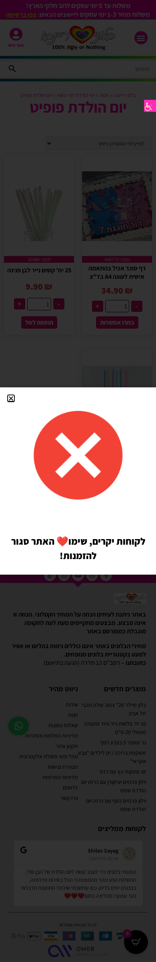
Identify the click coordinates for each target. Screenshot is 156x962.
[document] (78, 481)
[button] (11, 398)
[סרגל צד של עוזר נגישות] (150, 106)
